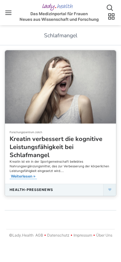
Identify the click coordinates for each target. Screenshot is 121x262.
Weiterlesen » (23, 176)
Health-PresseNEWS (31, 189)
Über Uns (103, 235)
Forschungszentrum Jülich (26, 132)
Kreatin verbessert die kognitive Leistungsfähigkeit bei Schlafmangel (56, 147)
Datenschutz (58, 235)
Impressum (83, 235)
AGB (39, 235)
